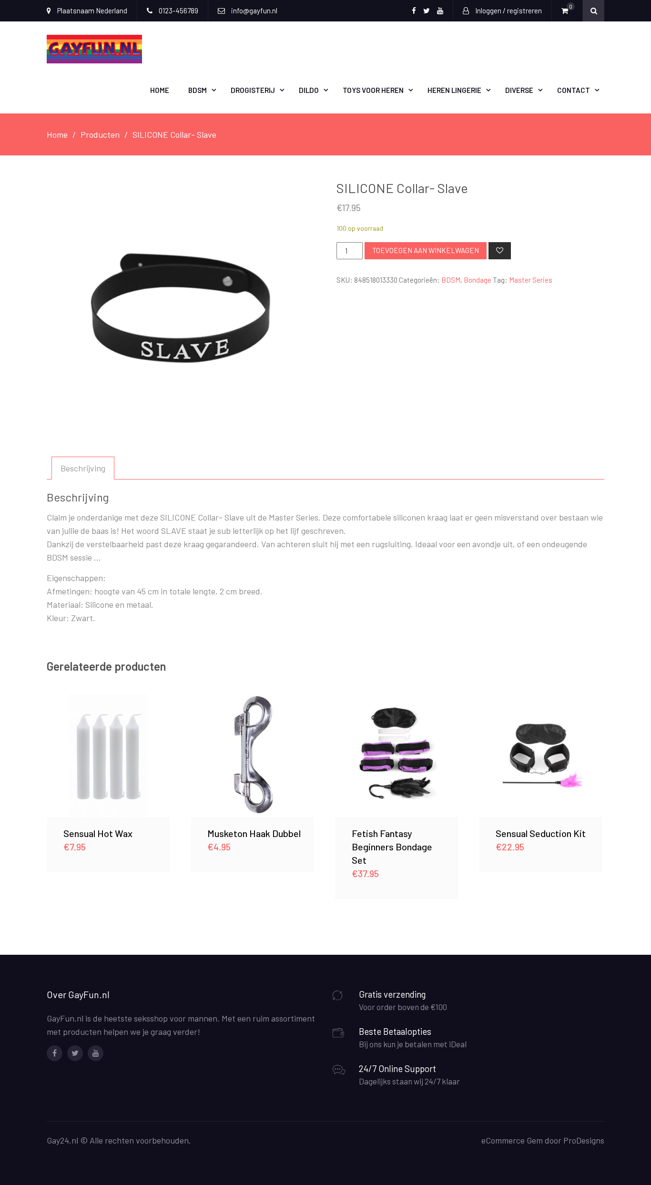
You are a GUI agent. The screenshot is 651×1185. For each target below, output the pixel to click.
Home (159, 90)
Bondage (477, 280)
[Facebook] (54, 1053)
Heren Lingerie (454, 90)
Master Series (530, 280)
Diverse (519, 90)
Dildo (309, 90)
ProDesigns (583, 1140)
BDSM (197, 90)
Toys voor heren (373, 90)
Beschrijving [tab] (83, 468)
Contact (573, 90)
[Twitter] (75, 1053)
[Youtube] (95, 1053)
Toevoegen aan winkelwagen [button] (108, 755)
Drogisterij (253, 90)
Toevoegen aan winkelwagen (425, 250)
